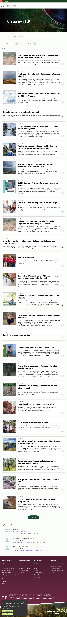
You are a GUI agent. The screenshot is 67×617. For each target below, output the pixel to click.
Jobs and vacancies (38, 572)
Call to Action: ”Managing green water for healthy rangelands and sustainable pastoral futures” (36, 222)
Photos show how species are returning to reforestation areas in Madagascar (38, 367)
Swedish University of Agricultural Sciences (11, 6)
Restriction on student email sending (16, 335)
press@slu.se (16, 531)
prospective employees (23, 570)
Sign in (3, 583)
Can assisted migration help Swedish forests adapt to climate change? (37, 387)
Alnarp (35, 566)
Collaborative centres (6, 572)
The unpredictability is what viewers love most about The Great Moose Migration (39, 95)
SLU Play (53, 573)
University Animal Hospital (8, 568)
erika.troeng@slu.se (18, 550)
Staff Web (4, 581)
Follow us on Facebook (56, 570)
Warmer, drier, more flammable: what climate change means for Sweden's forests (37, 462)
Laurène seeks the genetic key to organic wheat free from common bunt (39, 316)
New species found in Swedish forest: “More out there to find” (38, 480)
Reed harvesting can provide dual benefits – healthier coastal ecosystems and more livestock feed (37, 147)
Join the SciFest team (26, 257)
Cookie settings (5, 608)
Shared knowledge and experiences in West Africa (36, 404)
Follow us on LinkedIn (56, 566)
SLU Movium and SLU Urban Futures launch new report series (38, 184)
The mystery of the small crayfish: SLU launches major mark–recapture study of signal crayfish (38, 277)
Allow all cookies (7, 613)
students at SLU (21, 566)
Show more (33, 517)
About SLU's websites (27, 597)
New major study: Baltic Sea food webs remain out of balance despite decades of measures (37, 165)
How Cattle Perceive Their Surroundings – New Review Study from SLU (38, 500)
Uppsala (36, 570)
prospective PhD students (24, 568)
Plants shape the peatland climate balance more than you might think (39, 75)
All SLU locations (38, 563)
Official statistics (5, 579)
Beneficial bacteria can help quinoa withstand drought (37, 203)
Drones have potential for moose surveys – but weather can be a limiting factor (38, 127)
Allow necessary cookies (7, 611)
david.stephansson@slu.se (20, 542)
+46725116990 (41, 542)
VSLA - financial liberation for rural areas (33, 423)
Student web (4, 563)
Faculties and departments (8, 570)
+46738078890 (37, 550)
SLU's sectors (21, 572)
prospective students (22, 563)
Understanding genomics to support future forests (36, 347)
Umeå (35, 568)
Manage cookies (37, 597)
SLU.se (6, 1)
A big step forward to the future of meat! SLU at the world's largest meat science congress (29, 242)
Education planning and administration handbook (21, 112)
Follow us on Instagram (56, 563)
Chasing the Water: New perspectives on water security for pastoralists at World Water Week (39, 56)
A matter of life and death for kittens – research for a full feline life (38, 297)
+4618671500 (24, 531)
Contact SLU (37, 575)
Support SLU (37, 577)
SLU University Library (6, 566)
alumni (19, 575)
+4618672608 (28, 550)
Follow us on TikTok (55, 568)
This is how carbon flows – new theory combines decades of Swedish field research (39, 442)
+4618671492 (32, 542)
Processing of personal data (48, 597)
